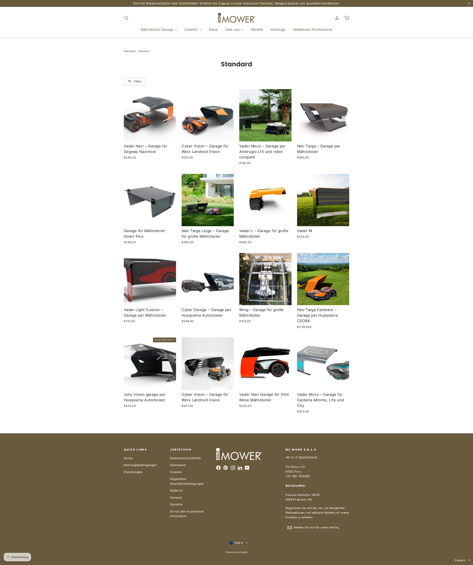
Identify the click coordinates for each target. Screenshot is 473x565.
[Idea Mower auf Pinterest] (225, 467)
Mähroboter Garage (157, 29)
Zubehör (191, 29)
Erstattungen (133, 472)
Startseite (130, 51)
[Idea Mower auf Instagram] (233, 467)
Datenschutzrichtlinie (185, 458)
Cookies (175, 472)
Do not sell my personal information (187, 514)
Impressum (178, 465)
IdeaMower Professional (312, 29)
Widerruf (176, 490)
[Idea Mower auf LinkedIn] (240, 467)
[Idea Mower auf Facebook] (218, 467)
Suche (128, 458)
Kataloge (278, 29)
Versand (176, 497)
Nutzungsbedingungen (140, 465)
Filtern (137, 81)
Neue (213, 29)
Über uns (233, 29)
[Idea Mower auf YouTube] (247, 467)
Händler (257, 29)
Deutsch (460, 560)
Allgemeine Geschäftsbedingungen (187, 481)
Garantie (176, 504)
